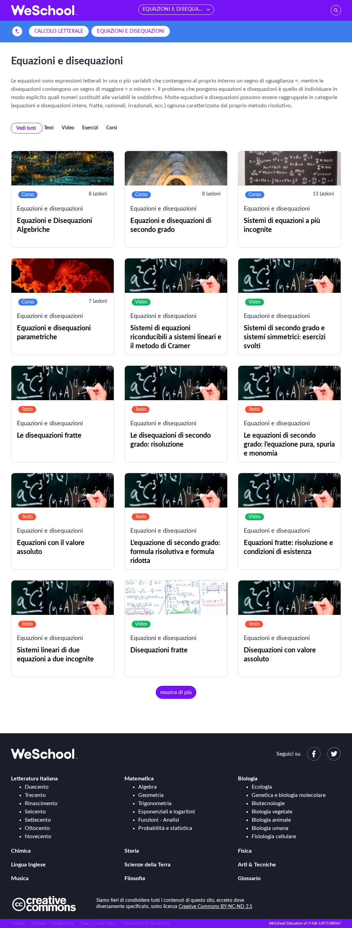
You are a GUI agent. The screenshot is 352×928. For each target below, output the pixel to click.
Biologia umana (270, 828)
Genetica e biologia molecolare (289, 795)
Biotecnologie (268, 803)
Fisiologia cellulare (274, 836)
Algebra (147, 787)
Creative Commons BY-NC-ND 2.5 (215, 906)
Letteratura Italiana (34, 778)
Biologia (247, 778)
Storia (131, 851)
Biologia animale (271, 820)
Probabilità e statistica (165, 828)
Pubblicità (38, 923)
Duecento (36, 787)
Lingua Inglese (28, 864)
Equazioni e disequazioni (130, 31)
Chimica (21, 851)
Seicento (35, 811)
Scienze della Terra (147, 864)
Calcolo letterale (58, 31)
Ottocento (37, 828)
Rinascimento (41, 803)
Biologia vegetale (272, 811)
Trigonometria (155, 803)
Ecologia (262, 787)
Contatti (17, 923)
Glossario (249, 878)
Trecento (35, 795)
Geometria (151, 795)
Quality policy (63, 923)
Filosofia (134, 878)
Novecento (38, 836)
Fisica (245, 851)
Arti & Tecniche (257, 864)
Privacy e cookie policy (98, 923)
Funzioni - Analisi (158, 820)
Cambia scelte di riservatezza (145, 923)
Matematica (139, 778)
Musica (20, 878)
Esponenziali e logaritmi (166, 811)
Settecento (38, 820)
